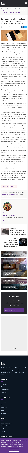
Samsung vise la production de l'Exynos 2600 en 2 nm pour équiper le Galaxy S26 (10, 243)
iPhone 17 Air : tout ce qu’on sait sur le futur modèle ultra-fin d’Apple (18, 232)
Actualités (10, 9)
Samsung (5, 186)
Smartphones (19, 9)
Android (13, 186)
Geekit (3, 9)
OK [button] (14, 450)
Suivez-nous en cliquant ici (9, 194)
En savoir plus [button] (19, 446)
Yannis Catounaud (9, 215)
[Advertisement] (14, 332)
